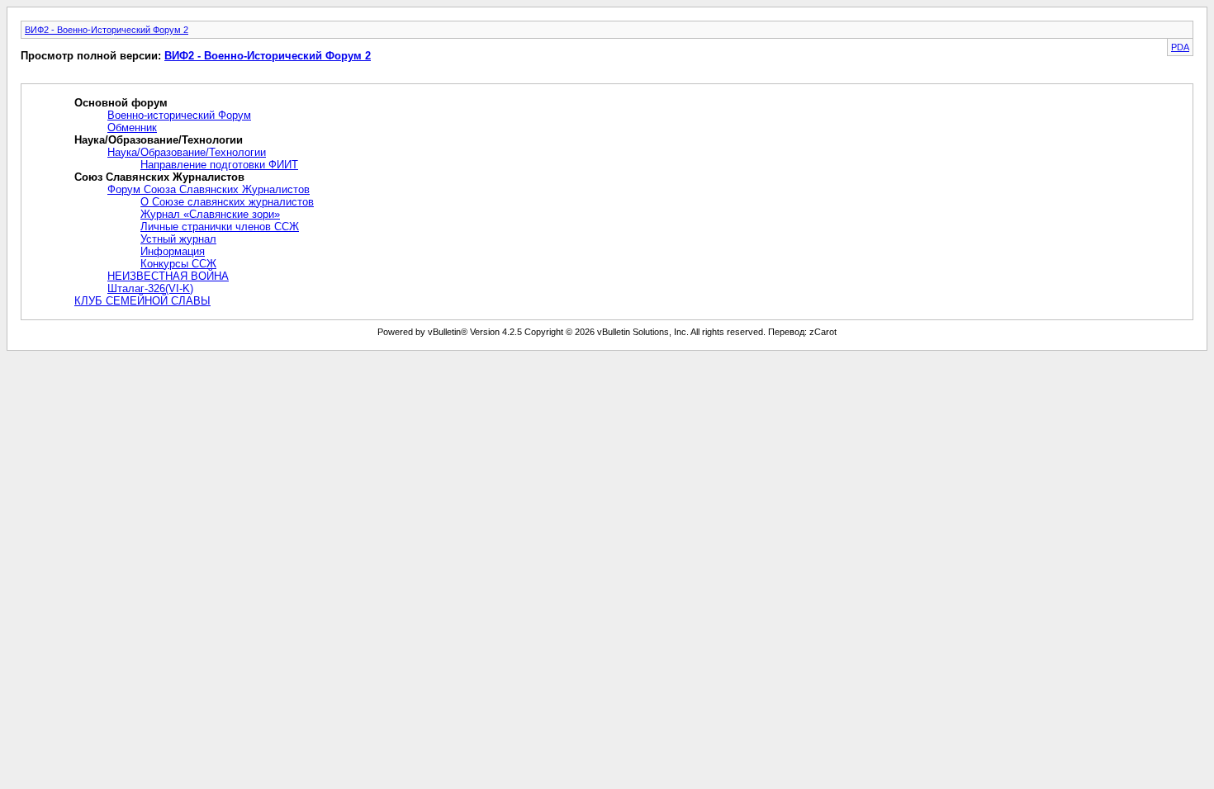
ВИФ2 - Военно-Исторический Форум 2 (106, 30)
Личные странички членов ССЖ (219, 226)
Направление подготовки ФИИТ (219, 164)
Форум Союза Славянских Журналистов (208, 189)
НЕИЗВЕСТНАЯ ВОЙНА (168, 276)
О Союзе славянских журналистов (227, 202)
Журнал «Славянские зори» (210, 214)
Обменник (132, 127)
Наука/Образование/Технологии (186, 152)
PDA (1180, 47)
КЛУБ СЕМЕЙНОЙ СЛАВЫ (142, 301)
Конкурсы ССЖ (178, 263)
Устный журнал (178, 239)
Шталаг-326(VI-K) (150, 288)
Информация (172, 251)
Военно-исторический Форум (179, 115)
